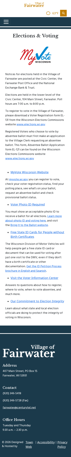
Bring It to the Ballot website (29, 225)
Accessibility (46, 442)
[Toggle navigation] (6, 21)
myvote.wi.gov (18, 179)
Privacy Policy (62, 444)
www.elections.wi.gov (31, 124)
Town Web (29, 444)
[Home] (34, 4)
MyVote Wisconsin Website (30, 172)
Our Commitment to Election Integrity (37, 301)
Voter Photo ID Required (28, 204)
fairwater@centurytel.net (19, 407)
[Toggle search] (63, 13)
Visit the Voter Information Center (34, 278)
